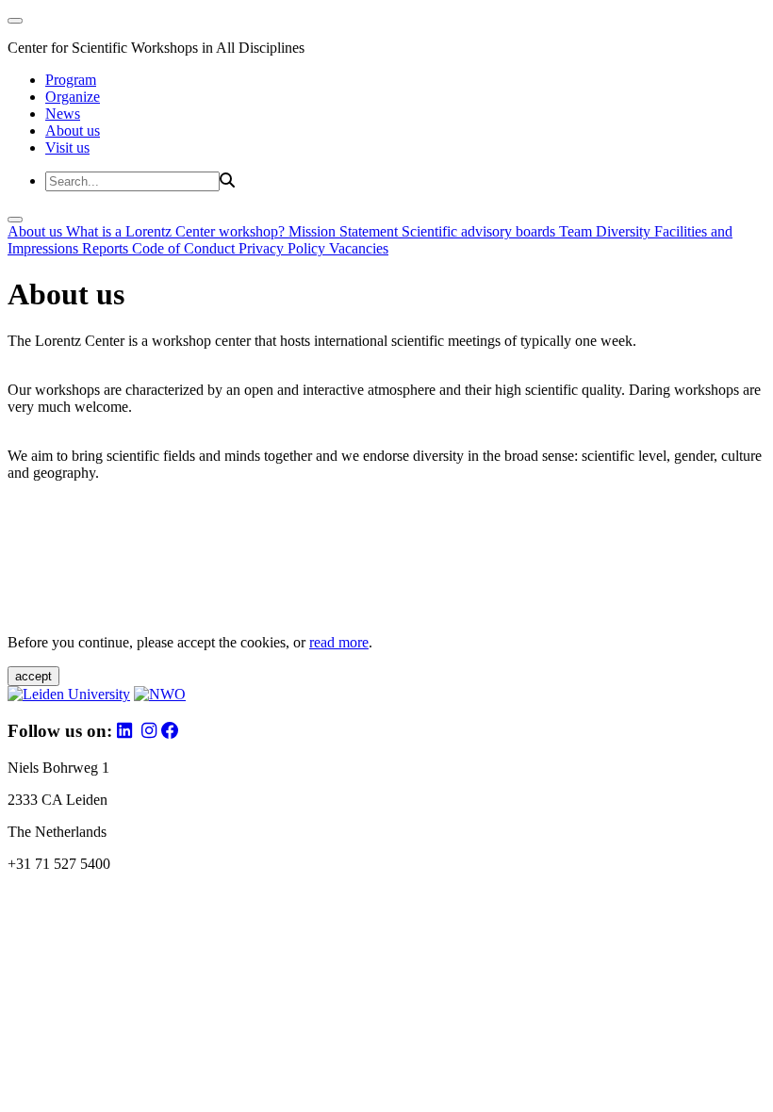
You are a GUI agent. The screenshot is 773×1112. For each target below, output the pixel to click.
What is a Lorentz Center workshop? (177, 231)
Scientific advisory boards (480, 231)
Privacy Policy (283, 248)
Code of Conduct (185, 248)
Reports (107, 248)
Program (70, 80)
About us (72, 131)
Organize (72, 97)
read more (339, 642)
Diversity (625, 231)
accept (33, 676)
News (62, 114)
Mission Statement (345, 231)
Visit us (67, 147)
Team (577, 231)
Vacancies (358, 248)
